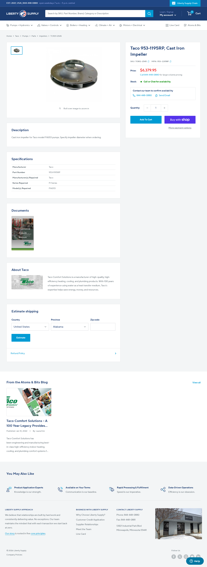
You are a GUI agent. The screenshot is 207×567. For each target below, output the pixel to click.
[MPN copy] (170, 61)
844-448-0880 (30, 3)
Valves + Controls (50, 25)
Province (55, 319)
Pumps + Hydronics (20, 25)
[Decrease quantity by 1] (147, 108)
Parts (34, 36)
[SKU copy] (148, 61)
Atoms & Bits (194, 25)
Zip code (94, 319)
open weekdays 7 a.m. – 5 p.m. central (57, 3)
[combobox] (95, 13)
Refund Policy (18, 353)
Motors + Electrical (132, 25)
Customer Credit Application (90, 519)
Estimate (20, 337)
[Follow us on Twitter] (180, 556)
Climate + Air (105, 25)
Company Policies (14, 555)
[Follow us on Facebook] (173, 556)
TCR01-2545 (56, 36)
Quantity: (135, 107)
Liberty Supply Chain (187, 3)
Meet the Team (83, 529)
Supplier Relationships (87, 524)
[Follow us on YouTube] (192, 556)
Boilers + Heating (78, 25)
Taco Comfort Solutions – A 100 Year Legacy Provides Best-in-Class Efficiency (26, 426)
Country (15, 319)
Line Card (174, 25)
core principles (38, 533)
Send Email (164, 95)
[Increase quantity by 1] (164, 108)
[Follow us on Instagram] (186, 556)
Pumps (25, 36)
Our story (10, 533)
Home (9, 36)
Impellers (43, 36)
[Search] (149, 13)
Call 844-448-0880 (149, 75)
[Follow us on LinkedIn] (198, 556)
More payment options (180, 127)
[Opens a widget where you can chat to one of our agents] (195, 561)
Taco (17, 36)
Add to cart (146, 119)
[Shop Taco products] (27, 282)
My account (167, 15)
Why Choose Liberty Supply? (90, 515)
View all (196, 382)
